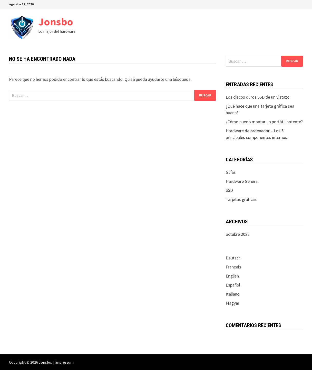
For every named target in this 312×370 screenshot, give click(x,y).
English (232, 276)
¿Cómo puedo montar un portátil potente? (264, 121)
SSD (229, 190)
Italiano (233, 294)
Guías (231, 172)
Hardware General (242, 181)
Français (233, 267)
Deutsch (233, 258)
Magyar (232, 303)
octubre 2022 (238, 234)
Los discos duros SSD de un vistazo (258, 97)
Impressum (64, 362)
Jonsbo (55, 21)
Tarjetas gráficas (241, 199)
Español (233, 285)
